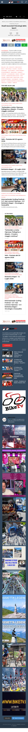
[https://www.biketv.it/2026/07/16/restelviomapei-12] (14, 509)
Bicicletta (11, 67)
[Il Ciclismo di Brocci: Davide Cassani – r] (7, 368)
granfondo (14, 72)
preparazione (22, 195)
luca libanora (11, 74)
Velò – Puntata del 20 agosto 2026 (11, 140)
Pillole (17, 23)
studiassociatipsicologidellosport (15, 80)
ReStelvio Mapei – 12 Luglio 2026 (13, 169)
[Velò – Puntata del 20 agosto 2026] (14, 126)
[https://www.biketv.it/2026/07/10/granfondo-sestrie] (14, 558)
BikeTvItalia (8, 68)
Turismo (9, 82)
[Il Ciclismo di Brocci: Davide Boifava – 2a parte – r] (7, 360)
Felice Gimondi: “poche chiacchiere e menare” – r (18, 354)
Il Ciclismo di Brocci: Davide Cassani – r (18, 369)
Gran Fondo (23, 21)
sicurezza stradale (6, 79)
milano (17, 74)
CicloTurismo (11, 70)
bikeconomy (18, 67)
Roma (21, 77)
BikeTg (3, 21)
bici (7, 67)
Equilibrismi (16, 21)
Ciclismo (14, 68)
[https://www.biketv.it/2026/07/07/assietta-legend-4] (14, 606)
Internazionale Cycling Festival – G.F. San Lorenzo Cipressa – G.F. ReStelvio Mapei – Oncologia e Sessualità (13, 202)
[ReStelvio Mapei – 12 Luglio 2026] (14, 156)
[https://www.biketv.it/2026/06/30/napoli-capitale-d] (14, 679)
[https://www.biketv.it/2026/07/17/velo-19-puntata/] (14, 460)
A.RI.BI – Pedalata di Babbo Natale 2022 (20, 381)
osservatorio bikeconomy (12, 75)
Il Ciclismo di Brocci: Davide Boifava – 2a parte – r (20, 362)
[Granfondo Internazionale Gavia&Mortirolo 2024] (7, 376)
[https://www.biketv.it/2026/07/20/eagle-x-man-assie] (14, 436)
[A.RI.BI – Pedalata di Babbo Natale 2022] (7, 383)
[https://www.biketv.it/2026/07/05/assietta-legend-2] (14, 631)
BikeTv (18, 724)
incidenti (20, 72)
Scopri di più (7, 345)
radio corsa (10, 77)
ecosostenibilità (5, 72)
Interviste (12, 23)
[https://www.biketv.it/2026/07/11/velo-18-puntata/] (14, 485)
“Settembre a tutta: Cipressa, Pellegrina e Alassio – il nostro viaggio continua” (12, 109)
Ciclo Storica (4, 103)
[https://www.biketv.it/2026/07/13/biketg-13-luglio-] (14, 533)
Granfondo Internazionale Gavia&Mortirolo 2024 (18, 376)
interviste (3, 74)
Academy (3, 193)
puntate (3, 137)
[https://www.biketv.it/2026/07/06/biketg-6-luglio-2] (14, 655)
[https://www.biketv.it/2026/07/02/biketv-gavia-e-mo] (14, 704)
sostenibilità (15, 79)
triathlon (3, 82)
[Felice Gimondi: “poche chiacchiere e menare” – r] (7, 354)
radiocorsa (16, 77)
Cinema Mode (17, 35)
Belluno (3, 67)
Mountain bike (5, 105)
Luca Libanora (4, 50)
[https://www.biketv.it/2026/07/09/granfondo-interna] (14, 582)
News (10, 105)
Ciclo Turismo (9, 21)
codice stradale (20, 70)
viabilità (15, 82)
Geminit (14, 725)
